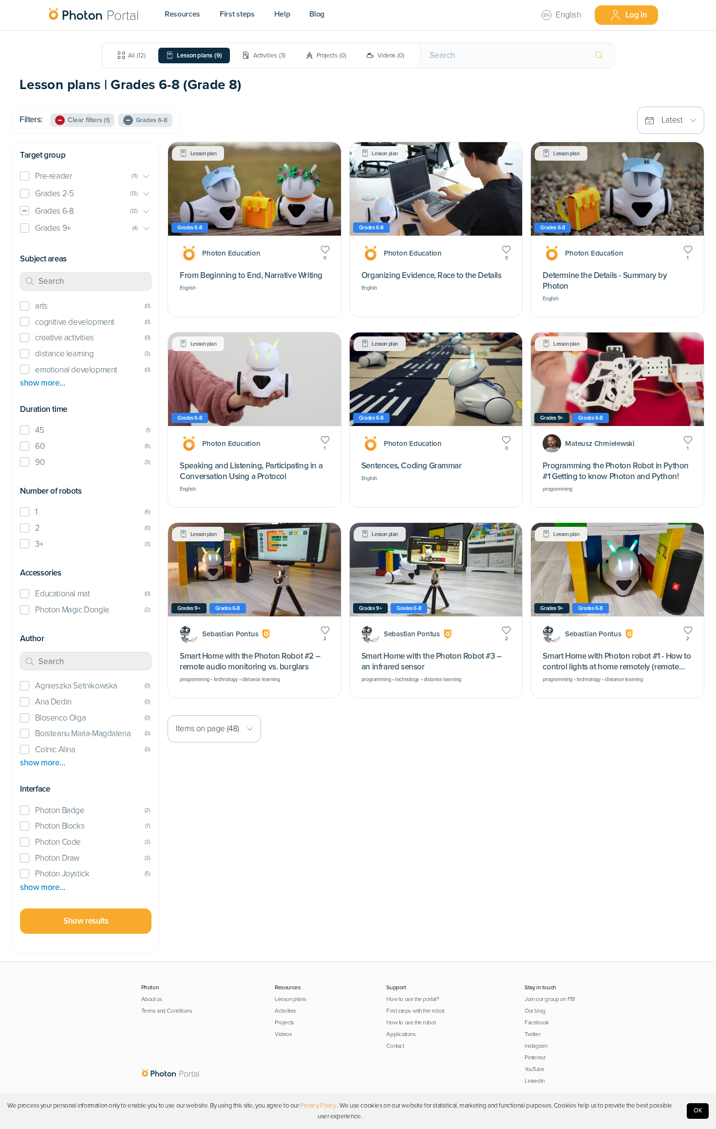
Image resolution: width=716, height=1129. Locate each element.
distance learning (64, 354)
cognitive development (74, 322)
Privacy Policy (318, 1106)
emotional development (76, 370)
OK (698, 1110)
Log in (636, 15)
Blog (316, 14)
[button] (85, 176)
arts (41, 306)
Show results (85, 921)
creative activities (64, 338)
